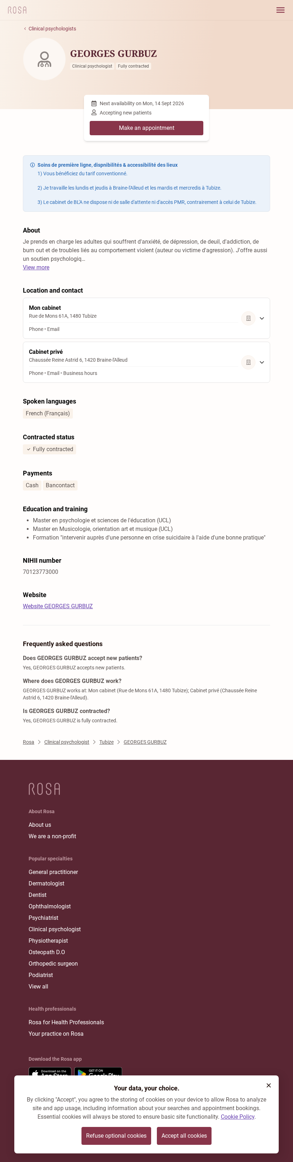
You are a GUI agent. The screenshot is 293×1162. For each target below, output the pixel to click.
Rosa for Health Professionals (66, 1022)
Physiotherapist (48, 940)
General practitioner (53, 872)
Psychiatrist (43, 917)
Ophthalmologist (50, 906)
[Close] (268, 1085)
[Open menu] (280, 10)
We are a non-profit (52, 836)
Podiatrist (41, 975)
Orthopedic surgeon (53, 963)
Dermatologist (46, 883)
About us (40, 824)
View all (38, 986)
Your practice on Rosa (56, 1033)
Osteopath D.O (47, 952)
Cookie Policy (237, 1116)
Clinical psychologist (55, 929)
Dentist (37, 895)
